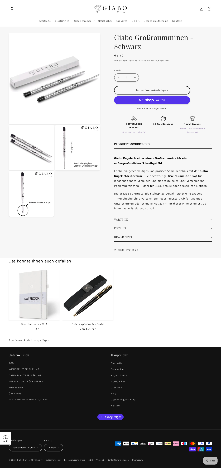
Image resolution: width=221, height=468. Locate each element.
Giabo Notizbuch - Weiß (34, 324)
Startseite (116, 363)
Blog (113, 393)
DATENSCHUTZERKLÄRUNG (25, 375)
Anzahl (117, 70)
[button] (12, 9)
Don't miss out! (5, 438)
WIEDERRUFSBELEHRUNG (24, 369)
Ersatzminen (118, 369)
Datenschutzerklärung (74, 460)
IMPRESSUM (16, 387)
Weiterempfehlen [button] (128, 249)
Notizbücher (118, 381)
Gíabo (20, 460)
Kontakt (115, 405)
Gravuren (116, 387)
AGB (11, 363)
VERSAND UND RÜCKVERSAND (27, 381)
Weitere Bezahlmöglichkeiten (152, 108)
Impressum (137, 460)
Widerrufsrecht (53, 460)
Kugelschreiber (119, 375)
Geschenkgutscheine (123, 399)
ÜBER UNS (15, 393)
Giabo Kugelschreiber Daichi (88, 324)
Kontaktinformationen (118, 460)
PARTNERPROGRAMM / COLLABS (28, 399)
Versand (133, 60)
